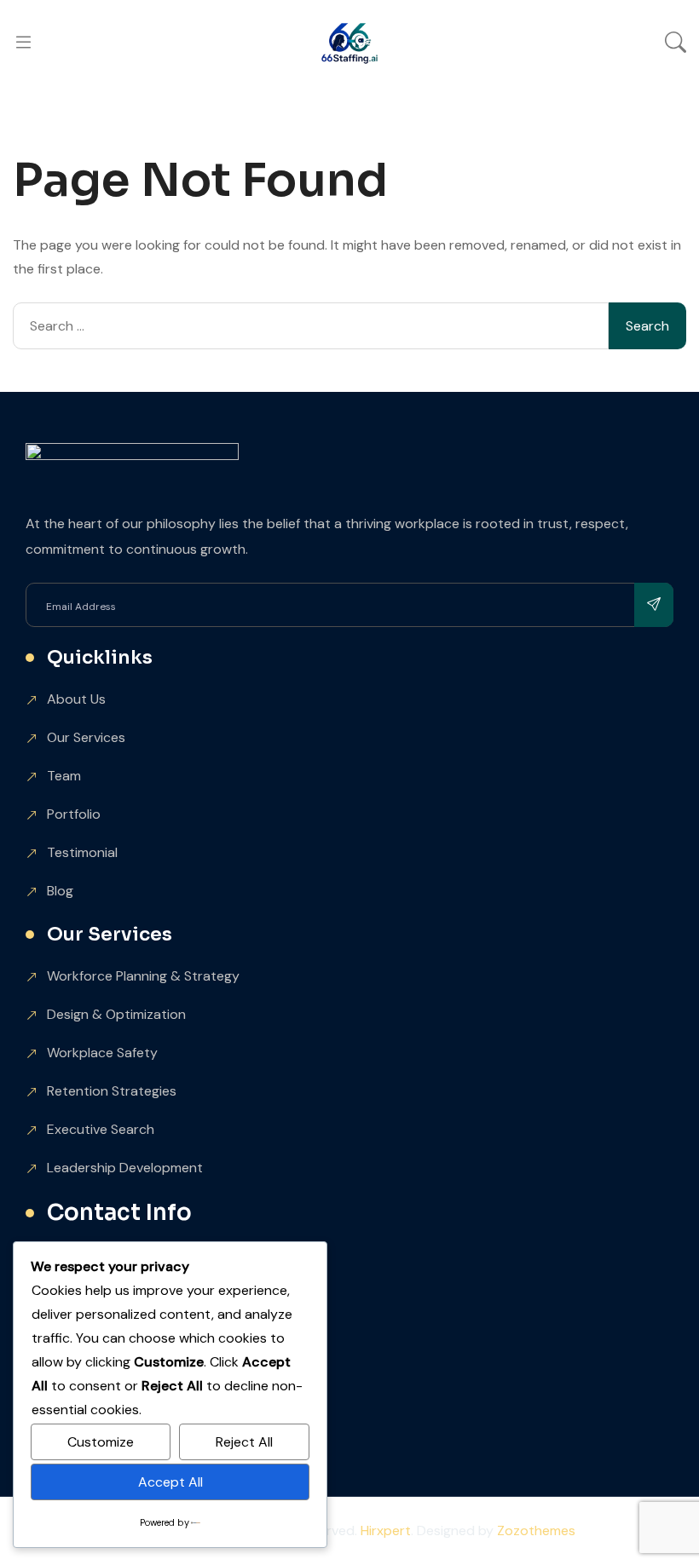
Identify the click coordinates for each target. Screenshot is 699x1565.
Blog (60, 891)
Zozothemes (536, 1530)
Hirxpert (386, 1530)
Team (64, 776)
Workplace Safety (102, 1053)
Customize (100, 1442)
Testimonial (82, 852)
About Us (76, 699)
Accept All (170, 1482)
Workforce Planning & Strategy (143, 976)
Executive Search (100, 1129)
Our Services (86, 737)
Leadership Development (125, 1168)
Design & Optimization (116, 1014)
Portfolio (74, 814)
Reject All (244, 1442)
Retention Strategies (111, 1091)
